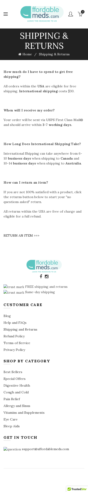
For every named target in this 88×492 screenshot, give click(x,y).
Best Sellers (13, 372)
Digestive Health (17, 385)
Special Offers (15, 379)
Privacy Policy (14, 350)
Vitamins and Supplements (24, 412)
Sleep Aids (12, 426)
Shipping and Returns (20, 329)
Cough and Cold (16, 392)
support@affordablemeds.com (45, 449)
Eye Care (11, 419)
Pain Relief (12, 399)
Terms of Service (17, 343)
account (70, 14)
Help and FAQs (15, 323)
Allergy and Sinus (17, 406)
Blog (7, 316)
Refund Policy (14, 336)
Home (27, 54)
